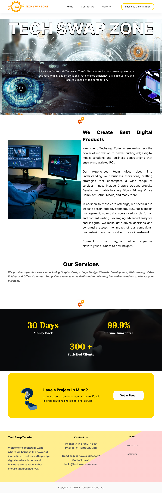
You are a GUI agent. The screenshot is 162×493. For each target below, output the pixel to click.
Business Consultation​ (137, 6)
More (105, 6)
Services (132, 454)
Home (69, 6)
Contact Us (87, 6)
